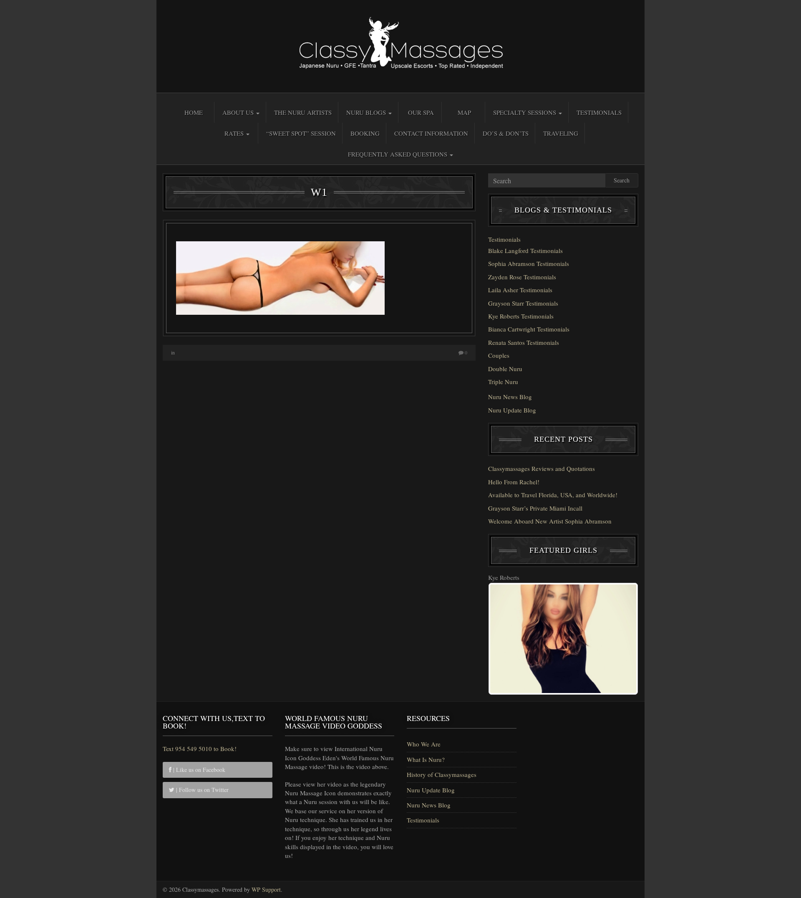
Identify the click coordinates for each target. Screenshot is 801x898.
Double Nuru (505, 368)
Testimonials (599, 112)
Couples (498, 355)
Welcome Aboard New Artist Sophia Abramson (550, 521)
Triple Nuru (503, 381)
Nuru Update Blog (512, 410)
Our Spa (421, 112)
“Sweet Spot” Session (301, 133)
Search (622, 180)
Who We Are (424, 744)
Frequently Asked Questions (398, 154)
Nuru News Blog (510, 396)
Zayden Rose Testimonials (522, 277)
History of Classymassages (441, 774)
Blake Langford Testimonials (525, 250)
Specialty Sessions (525, 112)
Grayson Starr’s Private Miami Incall (535, 508)
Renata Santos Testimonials (523, 342)
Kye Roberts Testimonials (521, 316)
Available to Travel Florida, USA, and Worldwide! (552, 495)
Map (464, 112)
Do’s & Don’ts (506, 133)
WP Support (266, 889)
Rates (234, 133)
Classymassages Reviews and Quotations (541, 468)
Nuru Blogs (367, 112)
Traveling (560, 133)
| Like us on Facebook (198, 770)
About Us (238, 112)
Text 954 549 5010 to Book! (200, 748)
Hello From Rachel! (513, 482)
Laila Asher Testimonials (520, 290)
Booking (365, 133)
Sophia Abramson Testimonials (528, 263)
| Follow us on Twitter (201, 790)
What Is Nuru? (426, 759)
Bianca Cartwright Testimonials (528, 329)
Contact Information (431, 133)
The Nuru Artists (303, 112)
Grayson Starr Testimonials (523, 303)
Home (193, 112)
